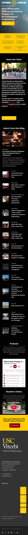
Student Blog (14, 183)
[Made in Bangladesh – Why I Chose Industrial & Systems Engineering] (13, 213)
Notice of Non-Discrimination (13, 516)
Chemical (13, 285)
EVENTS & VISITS (23, 499)
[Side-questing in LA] (13, 305)
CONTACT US (23, 490)
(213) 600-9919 (6, 474)
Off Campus (14, 253)
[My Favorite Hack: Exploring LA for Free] (13, 174)
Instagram (12, 102)
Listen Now (15, 425)
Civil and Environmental (16, 326)
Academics (13, 263)
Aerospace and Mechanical (17, 194)
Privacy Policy (4, 516)
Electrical (13, 312)
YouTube (5, 104)
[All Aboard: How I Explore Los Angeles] (13, 256)
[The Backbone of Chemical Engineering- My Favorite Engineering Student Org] (13, 291)
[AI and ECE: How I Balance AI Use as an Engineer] (13, 266)
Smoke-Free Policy (10, 518)
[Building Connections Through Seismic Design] (13, 330)
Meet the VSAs (14, 59)
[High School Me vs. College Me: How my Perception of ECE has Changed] (13, 316)
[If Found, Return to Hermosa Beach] (13, 246)
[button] (7, 36)
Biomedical (5, 149)
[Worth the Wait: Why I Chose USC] (13, 224)
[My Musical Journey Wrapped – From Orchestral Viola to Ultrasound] (13, 149)
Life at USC (13, 171)
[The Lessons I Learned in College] (13, 277)
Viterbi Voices (13, 106)
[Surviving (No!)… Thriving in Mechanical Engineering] (13, 199)
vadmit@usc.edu (7, 476)
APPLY (23, 505)
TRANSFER (23, 510)
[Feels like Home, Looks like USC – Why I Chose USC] (13, 235)
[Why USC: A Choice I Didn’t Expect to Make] (13, 186)
